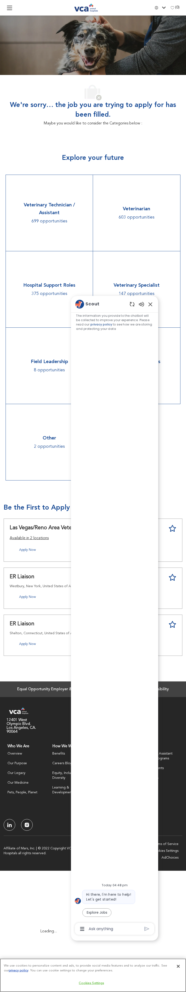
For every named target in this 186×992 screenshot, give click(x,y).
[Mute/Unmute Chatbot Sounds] (141, 304)
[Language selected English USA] (161, 8)
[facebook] (9, 825)
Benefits (58, 753)
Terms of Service (165, 844)
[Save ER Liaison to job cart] (172, 577)
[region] (114, 616)
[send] (147, 929)
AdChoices (170, 857)
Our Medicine (18, 782)
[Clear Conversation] (132, 304)
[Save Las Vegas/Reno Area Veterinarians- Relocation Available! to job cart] (172, 528)
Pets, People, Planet (22, 792)
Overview (15, 753)
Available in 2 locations (29, 539)
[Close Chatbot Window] (150, 304)
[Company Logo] (86, 7)
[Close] (178, 966)
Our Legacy (16, 773)
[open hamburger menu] (10, 7)
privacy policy (101, 324)
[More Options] (82, 929)
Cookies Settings (165, 851)
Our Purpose (17, 763)
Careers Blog (62, 763)
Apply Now (27, 550)
